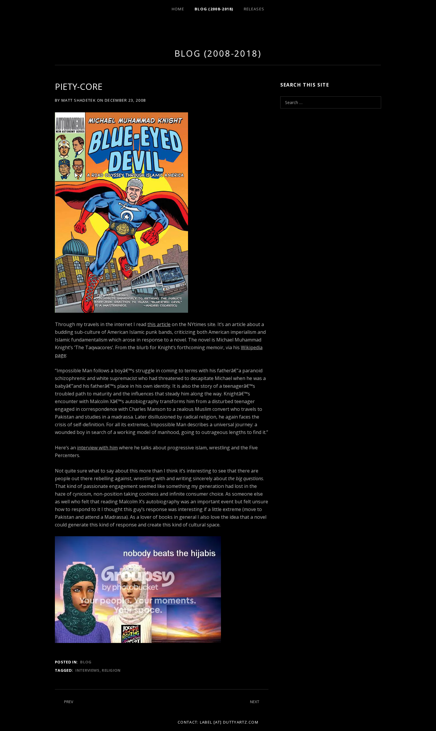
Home (178, 9)
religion (111, 670)
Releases (254, 9)
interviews (87, 670)
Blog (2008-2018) (214, 9)
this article (159, 324)
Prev (68, 701)
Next (254, 701)
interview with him (97, 447)
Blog (85, 662)
